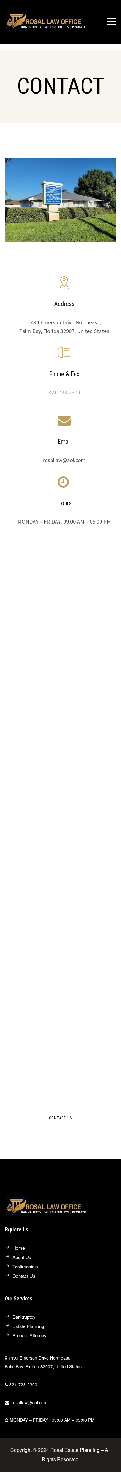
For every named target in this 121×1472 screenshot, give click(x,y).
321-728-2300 (64, 392)
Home (18, 1248)
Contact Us (23, 1275)
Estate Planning (28, 1326)
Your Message (33, 917)
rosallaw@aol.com (29, 1402)
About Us (21, 1257)
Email (22, 884)
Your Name (29, 817)
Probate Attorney (29, 1335)
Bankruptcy (24, 1316)
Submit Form (41, 966)
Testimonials (25, 1266)
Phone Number (34, 850)
